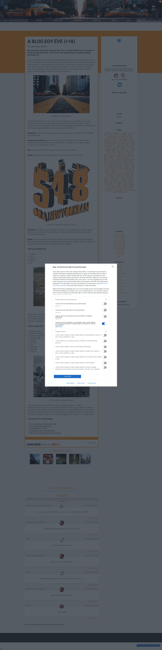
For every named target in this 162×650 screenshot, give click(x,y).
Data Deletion (70, 383)
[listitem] (81, 300)
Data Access (81, 383)
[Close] (113, 267)
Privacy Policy (92, 383)
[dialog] (81, 325)
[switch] (104, 303)
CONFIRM (67, 376)
